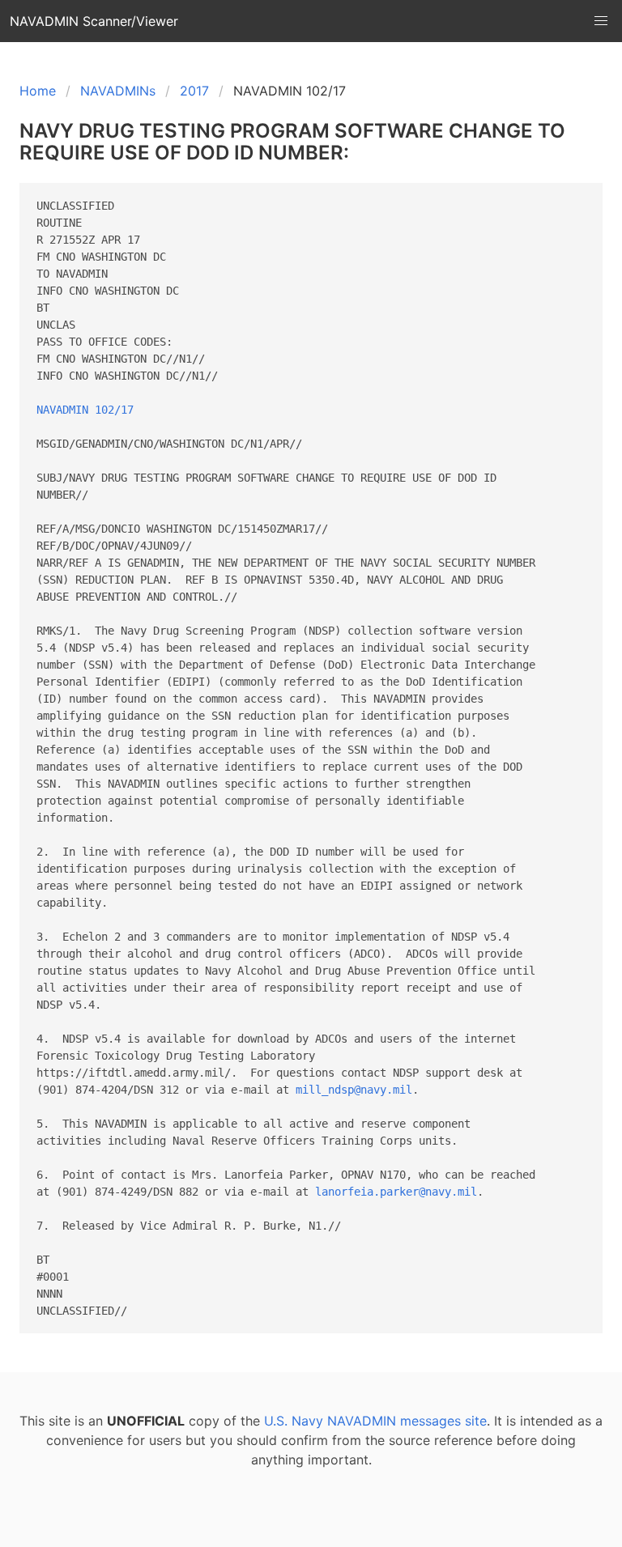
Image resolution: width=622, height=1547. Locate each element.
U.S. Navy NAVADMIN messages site (375, 1421)
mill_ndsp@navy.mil (354, 1089)
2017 (194, 91)
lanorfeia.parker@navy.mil (396, 1191)
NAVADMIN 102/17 (85, 409)
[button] (601, 21)
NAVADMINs (118, 91)
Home (37, 91)
